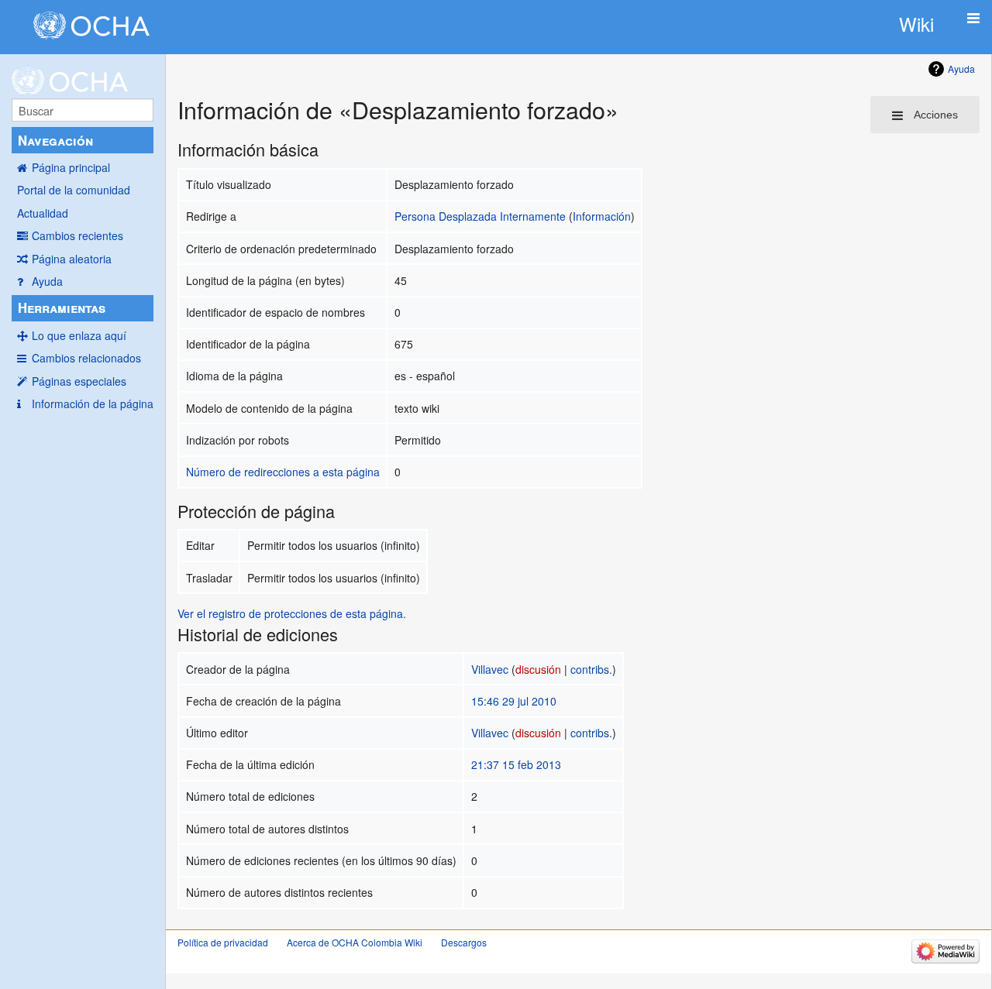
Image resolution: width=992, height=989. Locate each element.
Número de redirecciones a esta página (283, 471)
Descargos (464, 942)
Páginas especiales (79, 381)
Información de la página (92, 403)
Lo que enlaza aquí (79, 335)
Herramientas (61, 307)
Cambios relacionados (86, 358)
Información (602, 216)
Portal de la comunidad (73, 189)
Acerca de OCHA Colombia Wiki (354, 942)
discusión (538, 669)
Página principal (71, 167)
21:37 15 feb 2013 (516, 764)
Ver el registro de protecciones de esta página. (291, 613)
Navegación (55, 140)
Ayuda (47, 281)
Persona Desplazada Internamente (480, 216)
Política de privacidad (222, 942)
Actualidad (42, 213)
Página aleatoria (72, 258)
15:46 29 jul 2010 (513, 701)
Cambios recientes (77, 235)
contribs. (591, 669)
